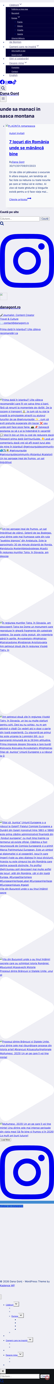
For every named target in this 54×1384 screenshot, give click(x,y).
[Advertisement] (27, 1240)
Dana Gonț (18, 162)
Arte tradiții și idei (18, 51)
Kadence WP (7, 1285)
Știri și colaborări (19, 58)
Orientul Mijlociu (18, 38)
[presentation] (30, 126)
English (13, 75)
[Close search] (3, 1371)
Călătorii (9, 1305)
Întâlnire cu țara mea (20, 9)
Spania (20, 34)
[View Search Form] (3, 88)
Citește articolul (20, 199)
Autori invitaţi (17, 55)
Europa (15, 1316)
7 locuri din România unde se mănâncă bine (29, 147)
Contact (15, 71)
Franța (19, 22)
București (15, 13)
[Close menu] (1, 1297)
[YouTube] (10, 83)
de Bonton (15, 42)
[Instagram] (6, 83)
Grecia (20, 26)
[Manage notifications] (47, 1377)
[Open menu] (3, 99)
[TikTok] (14, 83)
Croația (20, 30)
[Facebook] (2, 83)
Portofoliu (15, 67)
